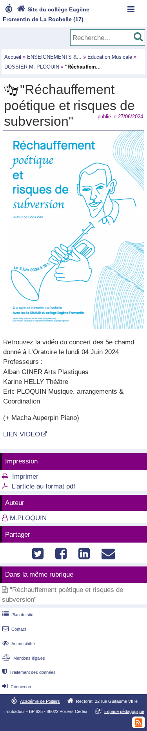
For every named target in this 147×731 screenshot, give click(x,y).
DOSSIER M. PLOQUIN (31, 67)
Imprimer (25, 476)
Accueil (12, 57)
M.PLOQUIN (28, 518)
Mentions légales (23, 658)
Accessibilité (18, 643)
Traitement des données (29, 672)
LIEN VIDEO (21, 434)
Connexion (16, 686)
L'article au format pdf (43, 486)
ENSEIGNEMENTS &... (54, 57)
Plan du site (17, 614)
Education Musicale (109, 57)
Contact (14, 629)
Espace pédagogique (124, 711)
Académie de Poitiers (40, 701)
